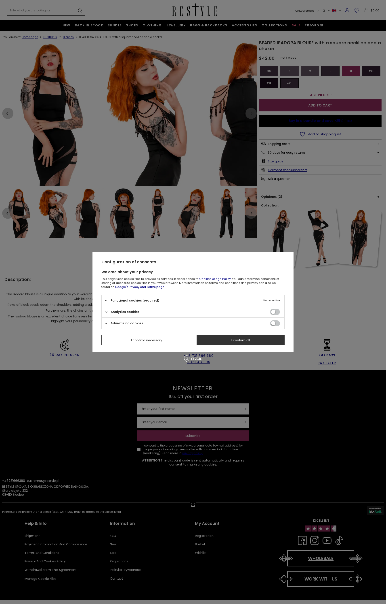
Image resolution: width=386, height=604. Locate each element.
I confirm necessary (146, 340)
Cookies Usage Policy (215, 279)
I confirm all (240, 340)
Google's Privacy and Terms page (139, 287)
